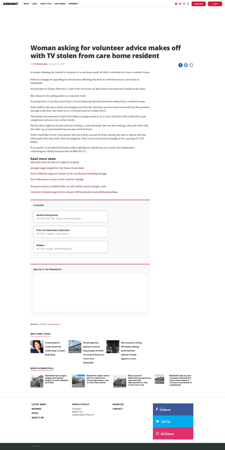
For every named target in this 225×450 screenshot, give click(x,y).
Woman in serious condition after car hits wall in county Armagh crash (68, 186)
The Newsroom (40, 64)
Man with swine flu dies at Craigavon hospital (54, 162)
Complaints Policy (83, 415)
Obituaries (60, 3)
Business (36, 409)
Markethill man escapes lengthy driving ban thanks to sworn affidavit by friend (56, 379)
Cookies (76, 409)
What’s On (45, 3)
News (26, 3)
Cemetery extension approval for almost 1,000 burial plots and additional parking (73, 192)
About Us (77, 412)
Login (215, 4)
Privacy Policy (80, 404)
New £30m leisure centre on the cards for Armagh (57, 179)
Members (73, 3)
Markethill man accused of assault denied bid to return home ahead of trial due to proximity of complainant (180, 380)
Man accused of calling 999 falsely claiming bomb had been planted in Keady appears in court (131, 351)
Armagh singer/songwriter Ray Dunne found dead (57, 168)
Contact (117, 409)
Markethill (43, 324)
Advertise (118, 404)
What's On (38, 418)
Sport (35, 413)
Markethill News (54, 324)
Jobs (35, 3)
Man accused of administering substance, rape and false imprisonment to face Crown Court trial (139, 380)
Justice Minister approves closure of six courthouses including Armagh (68, 173)
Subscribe (199, 4)
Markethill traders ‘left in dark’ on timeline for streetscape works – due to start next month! (98, 379)
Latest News (39, 404)
